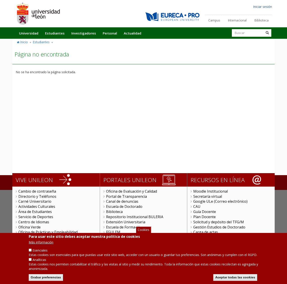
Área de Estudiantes (35, 211)
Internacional (237, 20)
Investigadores (83, 33)
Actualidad (132, 33)
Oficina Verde (29, 227)
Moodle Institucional (210, 191)
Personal (110, 33)
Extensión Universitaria (125, 221)
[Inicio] (38, 13)
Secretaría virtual (207, 196)
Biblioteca (261, 20)
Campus (214, 20)
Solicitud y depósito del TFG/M (218, 221)
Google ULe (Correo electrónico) (220, 201)
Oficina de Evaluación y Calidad (131, 191)
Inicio (24, 42)
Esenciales (40, 250)
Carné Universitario (34, 201)
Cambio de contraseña (37, 191)
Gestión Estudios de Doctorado (219, 227)
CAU (196, 206)
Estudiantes (55, 33)
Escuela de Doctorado (124, 206)
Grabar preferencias (46, 277)
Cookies (143, 230)
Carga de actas (205, 232)
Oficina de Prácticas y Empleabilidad (48, 232)
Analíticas (39, 260)
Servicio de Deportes (35, 216)
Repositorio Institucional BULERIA (134, 216)
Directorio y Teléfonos (37, 196)
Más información (41, 242)
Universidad (28, 33)
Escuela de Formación (124, 227)
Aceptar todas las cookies (235, 277)
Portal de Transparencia (126, 196)
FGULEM (113, 232)
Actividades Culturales (36, 206)
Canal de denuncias (122, 201)
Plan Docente (204, 216)
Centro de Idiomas (33, 221)
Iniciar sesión (262, 6)
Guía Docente (204, 211)
